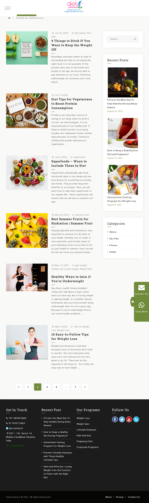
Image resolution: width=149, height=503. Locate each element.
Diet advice (80, 33)
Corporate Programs (88, 447)
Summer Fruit (82, 215)
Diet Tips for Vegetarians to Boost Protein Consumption (71, 103)
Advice (113, 232)
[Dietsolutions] (74, 7)
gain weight (81, 265)
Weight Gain (86, 269)
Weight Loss (63, 330)
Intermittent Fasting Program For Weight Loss (57, 444)
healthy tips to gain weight (65, 269)
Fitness (113, 245)
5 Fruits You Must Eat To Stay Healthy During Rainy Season (122, 103)
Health (112, 252)
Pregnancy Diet (85, 441)
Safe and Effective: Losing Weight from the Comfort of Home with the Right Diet (58, 472)
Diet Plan (114, 238)
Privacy (120, 497)
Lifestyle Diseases (86, 429)
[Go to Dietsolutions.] (9, 18)
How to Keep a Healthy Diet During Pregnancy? (56, 434)
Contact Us (134, 497)
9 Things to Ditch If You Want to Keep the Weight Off (71, 45)
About (108, 497)
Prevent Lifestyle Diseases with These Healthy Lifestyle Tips (58, 456)
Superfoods (79, 157)
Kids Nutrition (84, 435)
